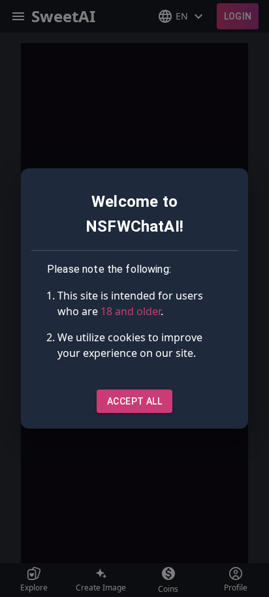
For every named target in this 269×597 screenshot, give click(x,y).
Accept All (134, 401)
